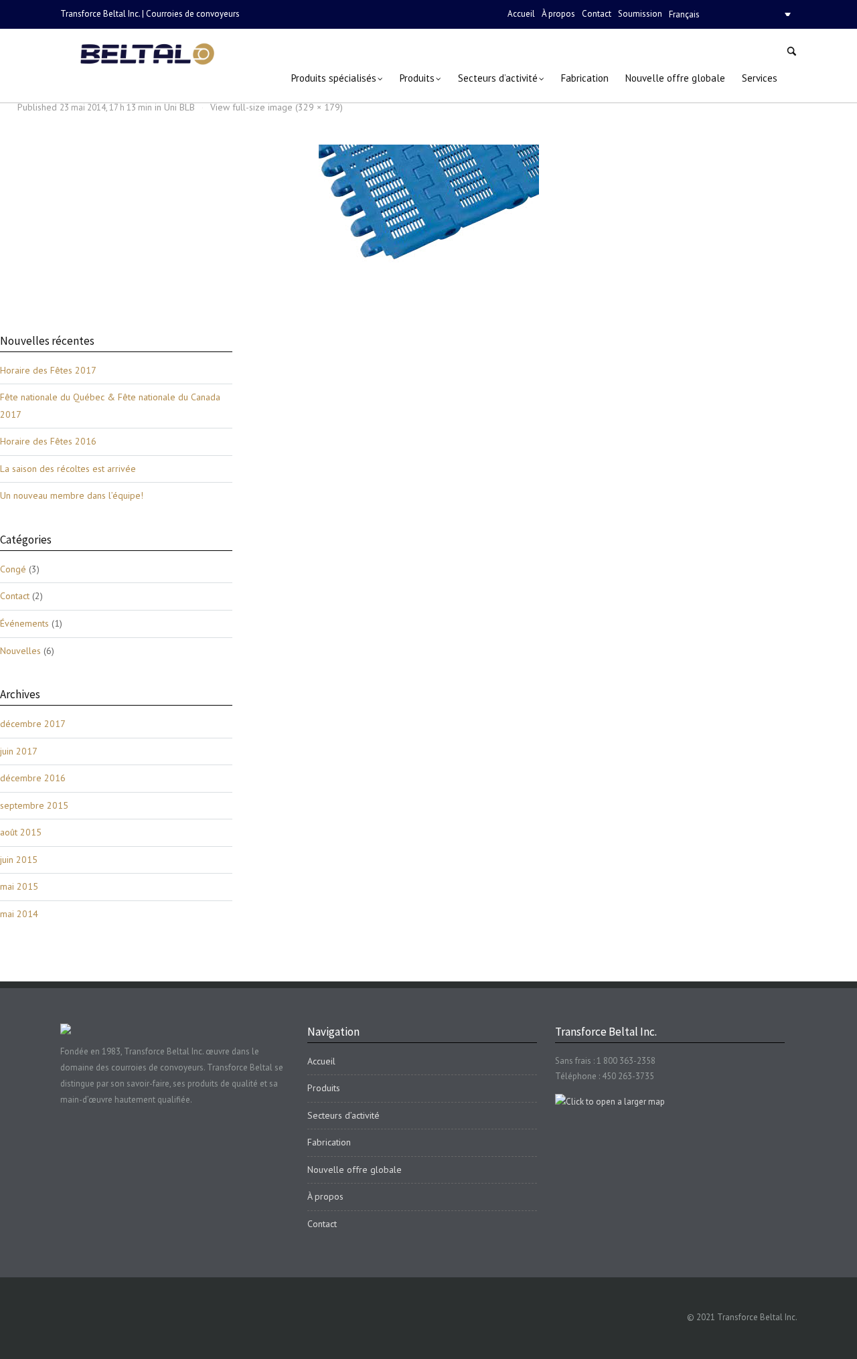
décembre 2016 (33, 778)
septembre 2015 (34, 805)
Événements (24, 623)
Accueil (521, 13)
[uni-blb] (428, 204)
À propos (558, 13)
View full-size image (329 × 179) (276, 107)
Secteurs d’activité (343, 1115)
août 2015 (21, 832)
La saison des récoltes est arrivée (68, 469)
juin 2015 (18, 860)
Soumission (640, 13)
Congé (13, 569)
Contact (596, 13)
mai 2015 (19, 886)
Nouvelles (20, 651)
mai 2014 (19, 914)
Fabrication (329, 1142)
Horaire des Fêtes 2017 (48, 370)
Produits (323, 1088)
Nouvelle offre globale (354, 1170)
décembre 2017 (33, 724)
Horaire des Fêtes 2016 (48, 441)
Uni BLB (179, 107)
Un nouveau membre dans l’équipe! (71, 495)
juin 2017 (18, 751)
